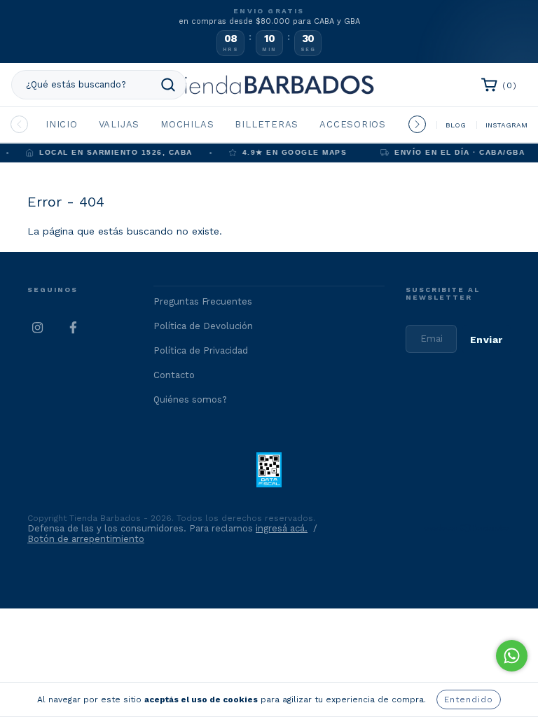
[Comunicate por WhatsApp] (511, 655)
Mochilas (187, 124)
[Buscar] (168, 84)
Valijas (119, 124)
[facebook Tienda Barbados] (72, 327)
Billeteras (266, 124)
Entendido (468, 699)
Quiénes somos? (190, 399)
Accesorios (352, 124)
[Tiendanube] (467, 529)
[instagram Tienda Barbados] (37, 327)
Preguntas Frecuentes (202, 301)
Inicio (62, 124)
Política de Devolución (203, 326)
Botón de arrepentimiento (85, 539)
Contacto (174, 375)
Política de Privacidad (200, 350)
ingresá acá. (282, 528)
